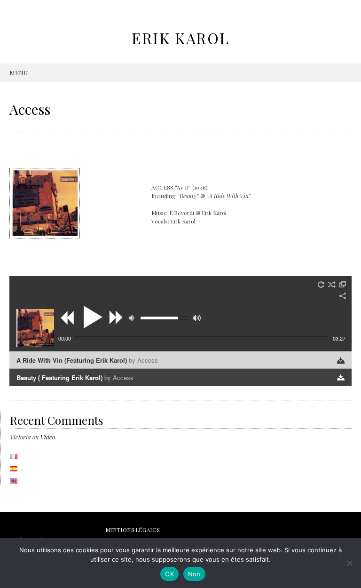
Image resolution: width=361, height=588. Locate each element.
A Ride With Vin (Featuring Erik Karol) (87, 360)
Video (47, 437)
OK (169, 574)
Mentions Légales (133, 529)
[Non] (349, 563)
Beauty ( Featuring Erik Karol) (74, 377)
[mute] (133, 318)
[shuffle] (332, 284)
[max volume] (197, 318)
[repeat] (321, 284)
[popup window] (343, 284)
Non (194, 574)
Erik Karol (181, 38)
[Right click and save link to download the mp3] (341, 360)
